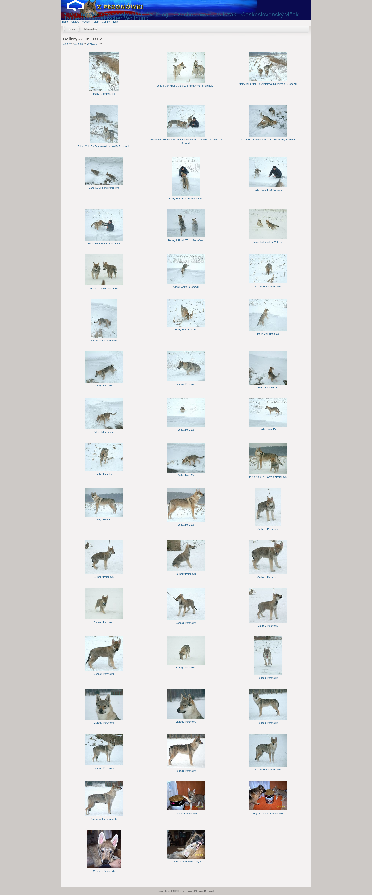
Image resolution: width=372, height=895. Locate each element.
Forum (95, 22)
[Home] (78, 10)
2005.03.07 (93, 43)
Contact (106, 22)
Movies (86, 22)
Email (116, 22)
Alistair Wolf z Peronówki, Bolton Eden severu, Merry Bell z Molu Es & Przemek (186, 141)
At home (78, 43)
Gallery (75, 22)
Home (65, 22)
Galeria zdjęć (90, 29)
